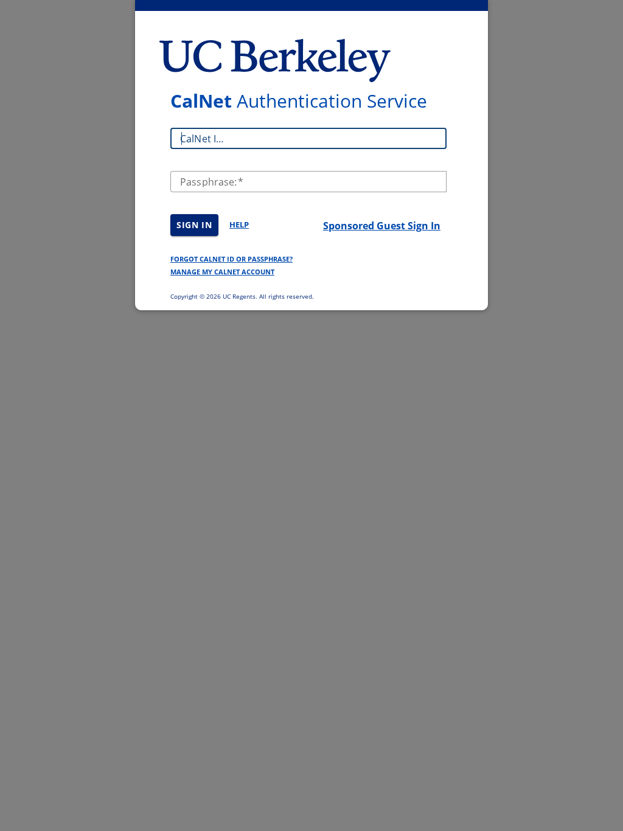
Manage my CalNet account (222, 271)
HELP (239, 224)
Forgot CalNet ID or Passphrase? (231, 258)
